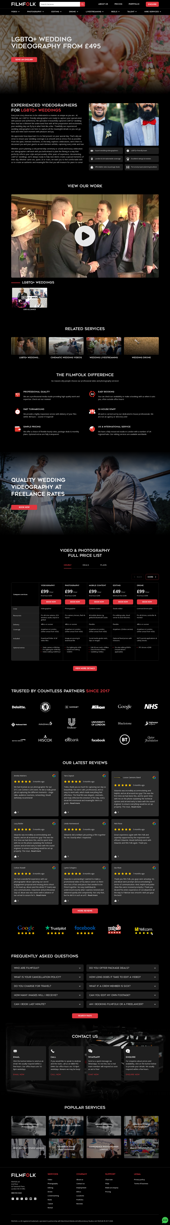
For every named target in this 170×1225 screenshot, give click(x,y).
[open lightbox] (85, 236)
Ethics (78, 1192)
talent (130, 12)
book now (24, 507)
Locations (80, 1196)
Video (50, 1180)
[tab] (67, 566)
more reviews (85, 911)
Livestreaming (53, 1196)
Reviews (79, 1204)
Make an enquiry (111, 1188)
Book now (51, 602)
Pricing (118, 4)
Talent (50, 1204)
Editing (50, 1188)
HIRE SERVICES (151, 12)
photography (34, 12)
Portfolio (79, 1200)
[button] (14, 12)
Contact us (80, 1184)
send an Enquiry (24, 60)
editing (55, 12)
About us (79, 1180)
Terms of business (141, 1184)
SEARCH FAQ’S (85, 1016)
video (14, 12)
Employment (81, 1188)
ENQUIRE (152, 4)
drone (72, 12)
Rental (50, 1208)
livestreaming (93, 12)
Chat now (109, 1180)
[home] (23, 4)
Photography (53, 1184)
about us (103, 4)
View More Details (85, 668)
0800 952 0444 (16, 1193)
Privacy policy (139, 1180)
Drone (50, 1192)
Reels (114, 12)
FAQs (107, 1184)
